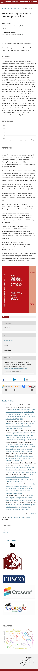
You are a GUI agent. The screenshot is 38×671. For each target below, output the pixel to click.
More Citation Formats (13, 371)
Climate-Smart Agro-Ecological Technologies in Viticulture (19, 477)
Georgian (5, 532)
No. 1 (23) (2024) (19, 8)
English (5, 530)
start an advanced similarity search (21, 517)
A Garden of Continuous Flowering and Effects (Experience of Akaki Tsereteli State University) (21, 467)
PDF (5, 317)
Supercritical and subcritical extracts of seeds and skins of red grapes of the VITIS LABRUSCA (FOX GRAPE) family (20, 435)
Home (4, 8)
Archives (10, 8)
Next (33, 513)
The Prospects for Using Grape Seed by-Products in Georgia (20, 423)
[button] (7, 379)
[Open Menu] (2, 2)
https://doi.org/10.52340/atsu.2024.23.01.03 (18, 43)
